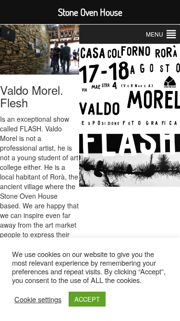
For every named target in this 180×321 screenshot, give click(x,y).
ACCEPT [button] (87, 299)
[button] (154, 34)
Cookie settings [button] (37, 299)
